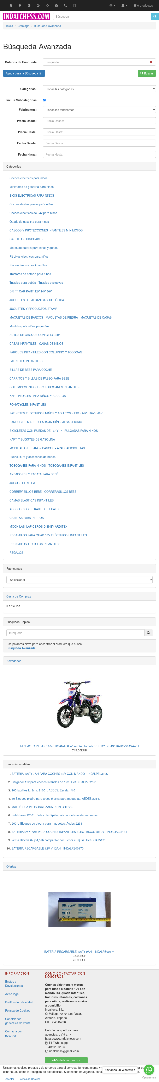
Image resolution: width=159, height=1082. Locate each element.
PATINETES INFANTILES (26, 361)
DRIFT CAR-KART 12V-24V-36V (31, 291)
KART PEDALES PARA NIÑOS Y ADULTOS (38, 396)
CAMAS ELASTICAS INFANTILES (32, 500)
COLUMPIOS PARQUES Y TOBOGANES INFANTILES (45, 387)
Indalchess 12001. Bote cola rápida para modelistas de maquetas (55, 815)
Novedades (13, 661)
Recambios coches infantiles (28, 265)
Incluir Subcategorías (21, 100)
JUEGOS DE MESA (22, 483)
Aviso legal (12, 994)
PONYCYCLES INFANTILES (28, 404)
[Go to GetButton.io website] (149, 1077)
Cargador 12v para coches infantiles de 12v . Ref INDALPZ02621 (54, 782)
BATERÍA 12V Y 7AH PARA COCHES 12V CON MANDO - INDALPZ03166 (60, 774)
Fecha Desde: (27, 143)
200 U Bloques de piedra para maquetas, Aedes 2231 (47, 823)
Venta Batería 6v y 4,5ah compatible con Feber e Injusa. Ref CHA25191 (59, 840)
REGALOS (16, 552)
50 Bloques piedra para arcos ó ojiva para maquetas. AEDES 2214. (56, 798)
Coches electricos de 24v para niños (33, 213)
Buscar (148, 73)
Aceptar (9, 1079)
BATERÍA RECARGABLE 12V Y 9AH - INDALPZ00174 (79, 951)
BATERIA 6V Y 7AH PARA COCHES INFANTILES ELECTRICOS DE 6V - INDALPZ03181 (69, 832)
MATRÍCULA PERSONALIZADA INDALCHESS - (42, 807)
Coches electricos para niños (28, 178)
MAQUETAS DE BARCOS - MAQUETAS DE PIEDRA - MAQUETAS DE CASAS (61, 317)
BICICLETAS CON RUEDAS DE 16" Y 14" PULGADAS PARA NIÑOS (54, 430)
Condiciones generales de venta (17, 1021)
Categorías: (28, 89)
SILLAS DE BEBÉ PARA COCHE (31, 370)
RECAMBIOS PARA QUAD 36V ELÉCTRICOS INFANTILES (48, 535)
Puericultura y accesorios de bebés (32, 457)
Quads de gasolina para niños (29, 221)
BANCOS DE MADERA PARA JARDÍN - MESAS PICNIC (46, 422)
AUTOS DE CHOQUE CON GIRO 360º (35, 335)
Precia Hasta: (27, 132)
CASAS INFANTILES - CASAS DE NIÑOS (36, 343)
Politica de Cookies (29, 1079)
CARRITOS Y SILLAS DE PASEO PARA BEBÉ (39, 378)
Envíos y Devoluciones (14, 983)
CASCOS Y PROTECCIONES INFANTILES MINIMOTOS (46, 230)
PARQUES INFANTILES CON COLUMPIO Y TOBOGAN (46, 352)
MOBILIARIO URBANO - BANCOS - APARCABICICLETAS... (48, 448)
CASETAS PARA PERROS (27, 518)
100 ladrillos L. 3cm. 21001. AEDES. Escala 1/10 (43, 790)
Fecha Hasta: (27, 154)
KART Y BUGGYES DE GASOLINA (32, 439)
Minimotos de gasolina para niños (32, 187)
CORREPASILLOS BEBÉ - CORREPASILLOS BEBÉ (43, 491)
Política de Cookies (17, 1010)
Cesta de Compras (18, 596)
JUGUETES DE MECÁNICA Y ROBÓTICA (37, 300)
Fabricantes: (28, 109)
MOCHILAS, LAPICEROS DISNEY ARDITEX (38, 526)
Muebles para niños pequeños (29, 326)
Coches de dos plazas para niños (31, 204)
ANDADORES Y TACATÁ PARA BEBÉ (34, 474)
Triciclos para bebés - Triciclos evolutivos (36, 282)
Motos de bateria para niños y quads (34, 248)
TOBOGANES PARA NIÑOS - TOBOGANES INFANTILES (47, 465)
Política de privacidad (19, 1002)
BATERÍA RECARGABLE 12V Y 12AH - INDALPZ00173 (48, 848)
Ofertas (11, 866)
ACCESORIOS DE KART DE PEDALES (35, 509)
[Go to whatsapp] (149, 1070)
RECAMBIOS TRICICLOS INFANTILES (35, 544)
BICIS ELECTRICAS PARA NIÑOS (32, 195)
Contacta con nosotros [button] (68, 1060)
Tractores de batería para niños (30, 274)
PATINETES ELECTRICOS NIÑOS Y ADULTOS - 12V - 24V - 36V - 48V (56, 413)
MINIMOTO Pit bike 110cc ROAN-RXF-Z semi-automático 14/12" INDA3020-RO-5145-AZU (79, 746)
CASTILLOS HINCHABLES (27, 239)
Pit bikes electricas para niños (29, 256)
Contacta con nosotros (14, 1033)
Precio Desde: (27, 121)
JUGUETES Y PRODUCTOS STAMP (33, 309)
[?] (24, 73)
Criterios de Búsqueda (21, 62)
